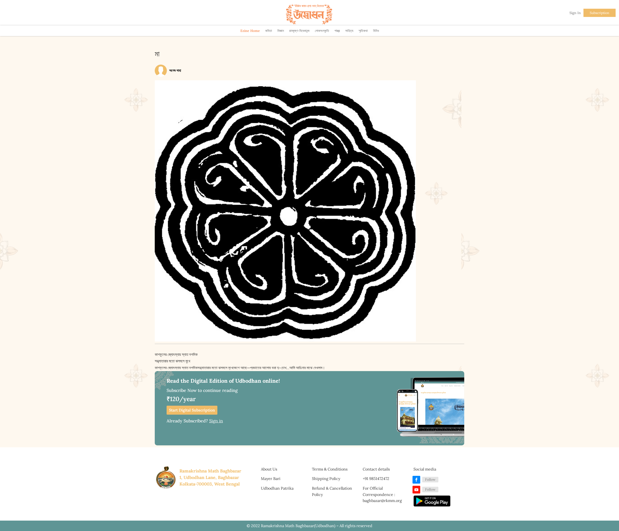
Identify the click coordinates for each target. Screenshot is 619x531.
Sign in (216, 421)
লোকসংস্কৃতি (322, 30)
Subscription (599, 13)
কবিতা (268, 30)
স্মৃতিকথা (363, 30)
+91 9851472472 (376, 478)
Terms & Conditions (329, 469)
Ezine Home (250, 30)
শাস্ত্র (337, 30)
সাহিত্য (349, 30)
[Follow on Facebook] (416, 480)
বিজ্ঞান (280, 30)
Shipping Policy (326, 478)
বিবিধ (376, 30)
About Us (269, 469)
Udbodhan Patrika (277, 488)
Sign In (575, 13)
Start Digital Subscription (192, 410)
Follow (430, 479)
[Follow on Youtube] (416, 490)
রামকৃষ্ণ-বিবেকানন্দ (299, 30)
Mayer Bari (270, 478)
